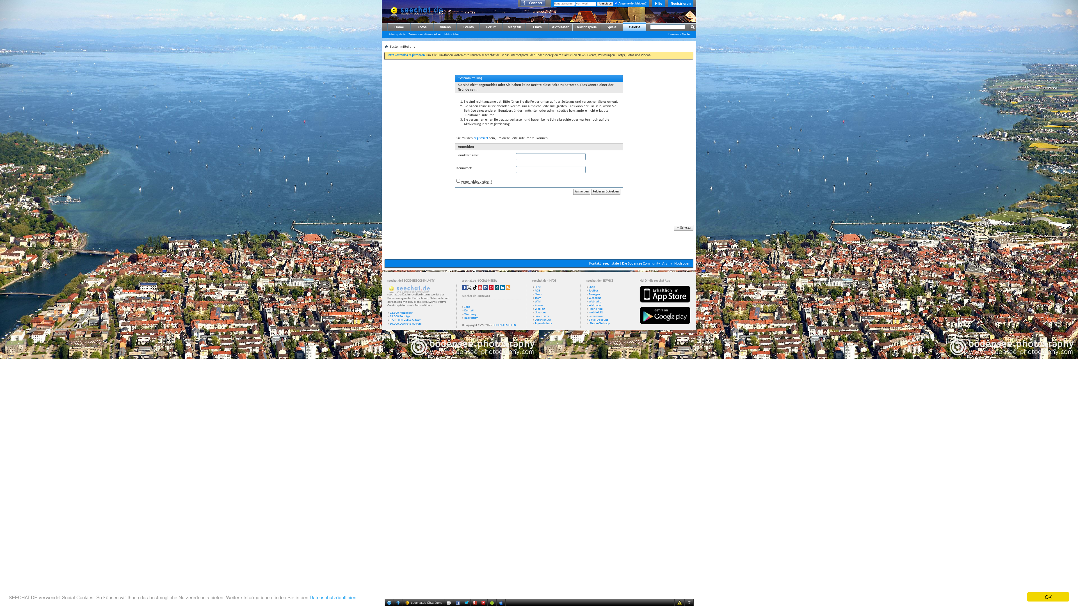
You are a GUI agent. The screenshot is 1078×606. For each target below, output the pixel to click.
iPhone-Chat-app (599, 323)
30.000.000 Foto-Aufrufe (405, 323)
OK (1048, 596)
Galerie (634, 27)
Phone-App (596, 309)
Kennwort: (464, 168)
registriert (481, 138)
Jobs (467, 307)
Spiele (611, 27)
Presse (539, 305)
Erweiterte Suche (679, 34)
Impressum (471, 318)
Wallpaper (595, 305)
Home (399, 27)
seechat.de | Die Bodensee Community (631, 263)
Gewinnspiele (586, 27)
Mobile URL (596, 312)
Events (468, 27)
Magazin (514, 27)
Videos (445, 27)
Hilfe (658, 4)
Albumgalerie (397, 34)
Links (537, 27)
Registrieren (681, 4)
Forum (491, 27)
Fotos (422, 27)
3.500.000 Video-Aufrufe (405, 320)
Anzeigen (594, 294)
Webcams (595, 298)
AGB (537, 290)
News (538, 294)
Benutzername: (467, 155)
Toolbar (593, 290)
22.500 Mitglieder (401, 313)
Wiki (538, 301)
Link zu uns (542, 316)
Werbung (470, 314)
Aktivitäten (560, 27)
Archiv (667, 263)
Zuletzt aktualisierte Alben (425, 34)
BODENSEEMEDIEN (504, 325)
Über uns (540, 312)
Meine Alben (452, 34)
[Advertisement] (539, 242)
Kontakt (595, 263)
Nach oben (682, 263)
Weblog (540, 309)
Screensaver (596, 316)
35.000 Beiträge (400, 316)
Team (538, 298)
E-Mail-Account (598, 320)
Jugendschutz (543, 323)
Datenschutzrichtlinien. (334, 597)
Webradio (595, 301)
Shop (592, 287)
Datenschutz (543, 320)
